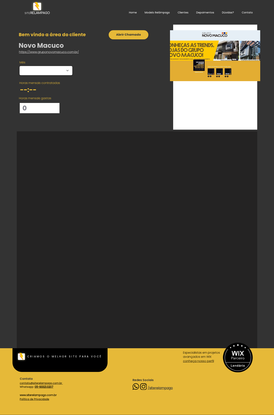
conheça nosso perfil (198, 361)
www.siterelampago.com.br (38, 395)
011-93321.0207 (44, 387)
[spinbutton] (33, 89)
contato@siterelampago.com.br (41, 383)
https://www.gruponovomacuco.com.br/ (49, 52)
